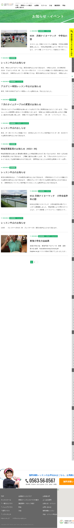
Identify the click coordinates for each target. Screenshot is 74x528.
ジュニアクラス (7, 507)
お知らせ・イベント (49, 503)
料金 (64, 5)
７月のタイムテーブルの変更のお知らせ (21, 104)
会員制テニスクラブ (25, 496)
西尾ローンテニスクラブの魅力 (28, 500)
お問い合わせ (19, 7)
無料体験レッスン (48, 510)
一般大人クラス (7, 503)
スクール (44, 5)
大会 (50, 5)
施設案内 (57, 5)
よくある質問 (47, 500)
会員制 (36, 5)
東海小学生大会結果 (39, 241)
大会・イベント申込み (50, 514)
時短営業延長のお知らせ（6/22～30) (19, 149)
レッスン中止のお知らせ (13, 63)
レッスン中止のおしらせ (13, 128)
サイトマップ (5, 518)
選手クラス (5, 510)
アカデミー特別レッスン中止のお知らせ (21, 86)
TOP (16, 5)
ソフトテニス (6, 514)
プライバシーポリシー (20, 518)
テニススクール (6, 500)
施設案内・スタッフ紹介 (26, 503)
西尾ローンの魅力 (26, 5)
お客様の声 (46, 496)
